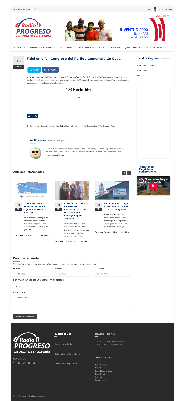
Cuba (62, 126)
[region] (112, 29)
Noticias (17, 47)
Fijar (67, 126)
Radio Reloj (100, 374)
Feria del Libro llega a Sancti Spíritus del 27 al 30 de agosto (116, 206)
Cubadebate (100, 380)
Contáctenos (154, 47)
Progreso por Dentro (41, 47)
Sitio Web (99, 268)
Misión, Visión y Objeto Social (67, 354)
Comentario (19, 292)
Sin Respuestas (90, 126)
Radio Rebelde (101, 368)
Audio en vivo (143, 70)
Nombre (18, 268)
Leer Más (44, 235)
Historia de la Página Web (65, 363)
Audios (56, 126)
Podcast (115, 47)
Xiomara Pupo (109, 126)
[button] (112, 29)
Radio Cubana (101, 365)
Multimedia (85, 47)
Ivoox (139, 75)
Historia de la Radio (63, 344)
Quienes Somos (132, 47)
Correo (58, 268)
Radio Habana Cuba (103, 371)
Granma (98, 377)
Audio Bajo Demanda (146, 65)
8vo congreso (67, 47)
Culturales (108, 232)
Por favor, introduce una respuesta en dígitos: (38, 280)
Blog (101, 47)
